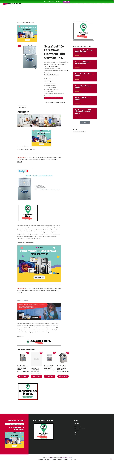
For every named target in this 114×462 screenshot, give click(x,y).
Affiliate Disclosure (79, 428)
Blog (75, 432)
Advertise (76, 423)
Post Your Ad (66, 1)
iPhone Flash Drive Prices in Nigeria (84, 74)
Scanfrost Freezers (54, 102)
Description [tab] (22, 107)
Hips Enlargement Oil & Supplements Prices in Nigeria (83, 111)
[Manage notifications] (111, 459)
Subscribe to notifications (79, 131)
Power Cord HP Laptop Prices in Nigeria (82, 63)
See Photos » (78, 55)
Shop (75, 434)
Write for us (77, 426)
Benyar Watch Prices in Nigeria (83, 87)
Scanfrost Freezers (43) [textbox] (16, 424)
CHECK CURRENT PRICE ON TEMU (53, 98)
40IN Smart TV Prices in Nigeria (83, 98)
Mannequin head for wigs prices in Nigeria (84, 51)
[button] (85, 122)
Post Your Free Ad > (53, 66)
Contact (76, 430)
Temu (63, 102)
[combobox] (14, 424)
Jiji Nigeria (69, 457)
